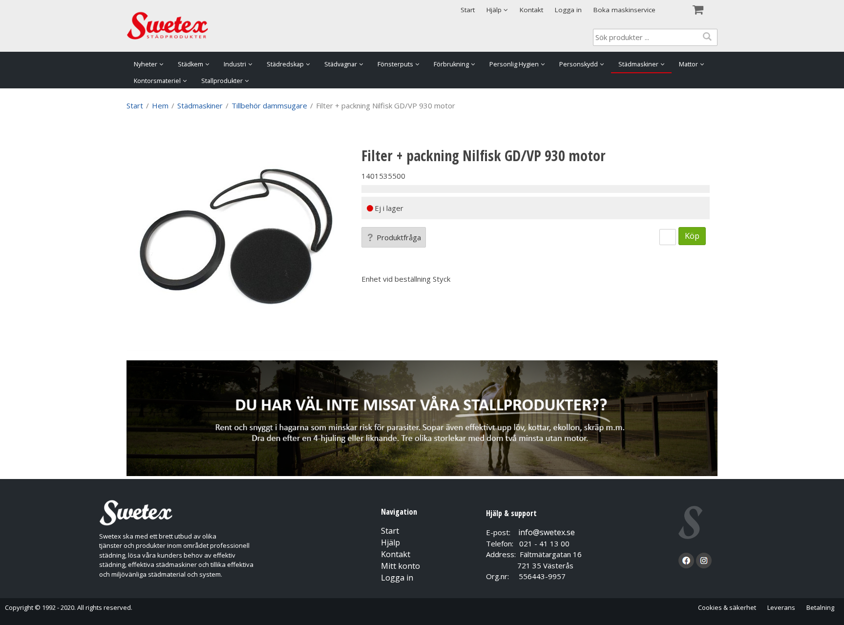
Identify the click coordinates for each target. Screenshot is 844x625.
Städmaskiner (638, 64)
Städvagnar (340, 64)
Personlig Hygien (514, 64)
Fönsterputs (395, 64)
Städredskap (285, 64)
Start (468, 9)
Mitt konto (400, 566)
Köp (692, 235)
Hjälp (390, 542)
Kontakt (531, 9)
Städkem (190, 64)
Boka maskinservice (624, 9)
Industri (235, 64)
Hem (160, 105)
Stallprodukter (222, 81)
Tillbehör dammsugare (269, 105)
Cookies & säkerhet (727, 607)
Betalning (820, 607)
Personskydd (578, 64)
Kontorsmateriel (157, 81)
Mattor (688, 64)
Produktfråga (399, 237)
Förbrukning (451, 64)
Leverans (781, 607)
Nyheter (145, 64)
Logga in (568, 9)
